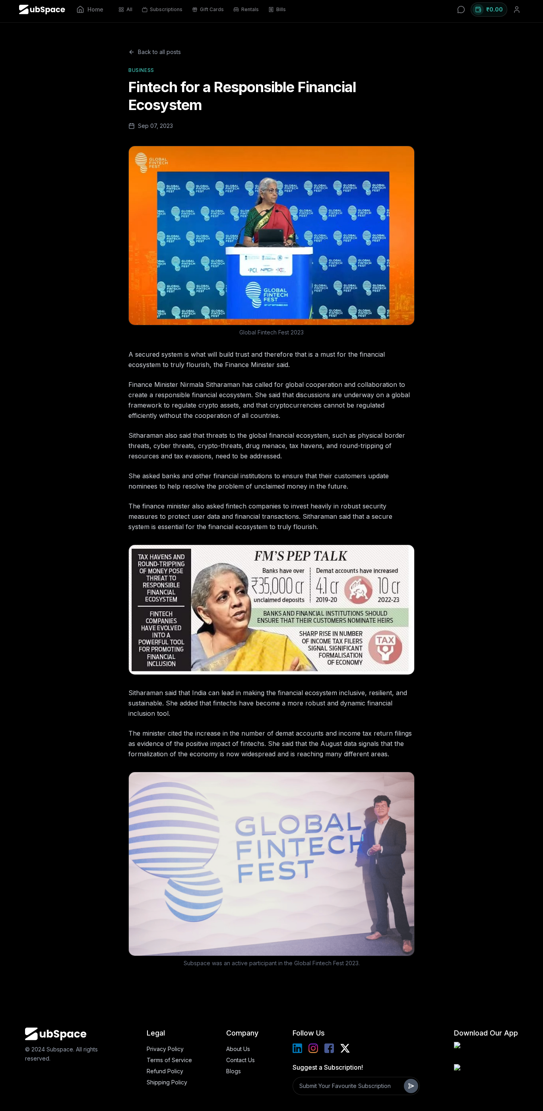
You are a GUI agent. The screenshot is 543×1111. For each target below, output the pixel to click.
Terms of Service (169, 1060)
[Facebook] (329, 1048)
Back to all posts (159, 51)
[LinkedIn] (297, 1048)
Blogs (233, 1071)
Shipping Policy (167, 1082)
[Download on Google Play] (486, 1051)
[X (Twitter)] (345, 1048)
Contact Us (240, 1060)
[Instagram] (313, 1048)
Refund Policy (165, 1071)
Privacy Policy (165, 1048)
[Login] (517, 9)
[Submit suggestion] (411, 1086)
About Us (238, 1048)
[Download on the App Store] (486, 1073)
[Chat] (461, 9)
